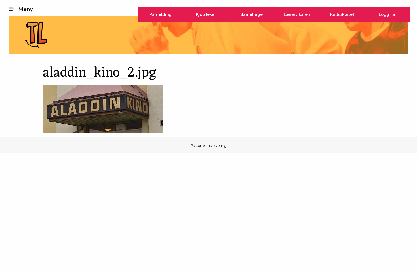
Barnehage (251, 14)
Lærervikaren (297, 14)
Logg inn (388, 14)
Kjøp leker (206, 14)
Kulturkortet (342, 14)
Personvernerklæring (208, 145)
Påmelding (160, 14)
